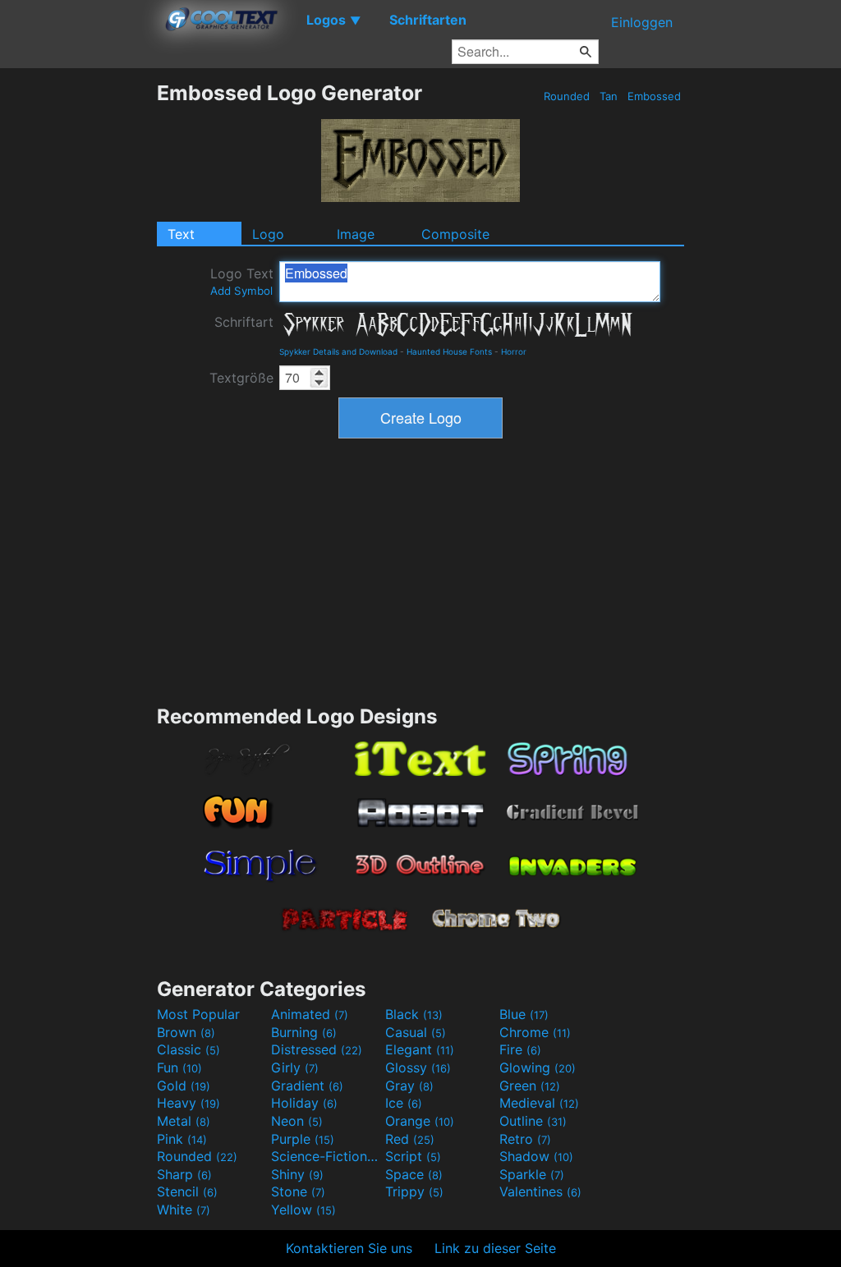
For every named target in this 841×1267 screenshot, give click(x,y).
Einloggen (642, 22)
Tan (608, 96)
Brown (186, 1032)
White (183, 1209)
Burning (304, 1032)
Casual (415, 1032)
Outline (533, 1121)
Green (529, 1085)
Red (409, 1139)
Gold (183, 1085)
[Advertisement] (78, 326)
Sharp (184, 1174)
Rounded (566, 96)
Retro (525, 1139)
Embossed (654, 96)
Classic (188, 1049)
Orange (419, 1121)
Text (181, 234)
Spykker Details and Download (338, 351)
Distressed (316, 1049)
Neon (297, 1121)
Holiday (304, 1103)
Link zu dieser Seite (495, 1248)
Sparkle (531, 1174)
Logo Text (241, 281)
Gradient (307, 1085)
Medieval (539, 1103)
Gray (409, 1085)
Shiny (297, 1174)
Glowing (537, 1067)
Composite (455, 234)
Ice (403, 1103)
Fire (520, 1049)
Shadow (536, 1156)
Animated (309, 1014)
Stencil (187, 1191)
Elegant (419, 1049)
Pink (182, 1139)
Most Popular (198, 1014)
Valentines (540, 1191)
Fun (179, 1067)
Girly (295, 1067)
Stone (298, 1191)
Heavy (188, 1103)
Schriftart (243, 322)
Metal (183, 1121)
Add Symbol (241, 290)
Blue (524, 1014)
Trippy (414, 1191)
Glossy (418, 1067)
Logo (268, 234)
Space (414, 1174)
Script (413, 1156)
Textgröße (241, 378)
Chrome (535, 1032)
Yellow (303, 1209)
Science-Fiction (326, 1156)
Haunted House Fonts (449, 351)
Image (356, 234)
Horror (513, 351)
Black (414, 1014)
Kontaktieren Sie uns (349, 1248)
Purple (302, 1139)
